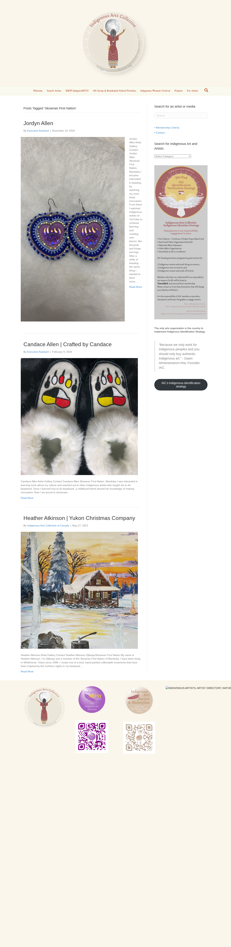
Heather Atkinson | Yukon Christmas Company (79, 518)
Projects (179, 90)
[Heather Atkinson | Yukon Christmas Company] (79, 590)
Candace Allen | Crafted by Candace (67, 344)
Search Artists (54, 90)
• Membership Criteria (166, 127)
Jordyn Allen (38, 123)
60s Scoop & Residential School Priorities (114, 90)
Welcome (38, 90)
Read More (135, 286)
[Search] (205, 90)
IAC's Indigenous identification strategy (181, 385)
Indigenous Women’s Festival (155, 90)
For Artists (192, 90)
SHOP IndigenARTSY (77, 90)
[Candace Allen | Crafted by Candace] (79, 416)
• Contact (159, 132)
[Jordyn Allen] (73, 229)
